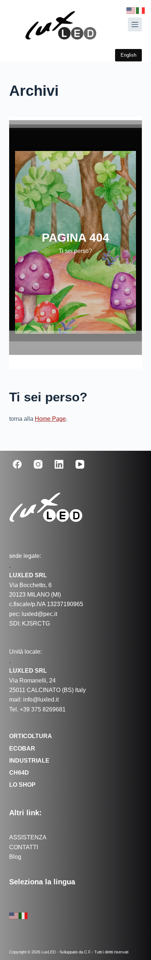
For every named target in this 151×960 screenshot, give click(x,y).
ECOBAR (22, 748)
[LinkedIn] (59, 464)
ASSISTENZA (28, 837)
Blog (15, 857)
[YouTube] (80, 464)
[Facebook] (17, 464)
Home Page (50, 419)
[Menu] (135, 24)
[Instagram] (38, 464)
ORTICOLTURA (30, 736)
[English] (14, 915)
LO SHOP (22, 785)
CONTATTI (23, 847)
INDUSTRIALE (29, 760)
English (128, 55)
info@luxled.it (40, 699)
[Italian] (23, 915)
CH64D (19, 773)
